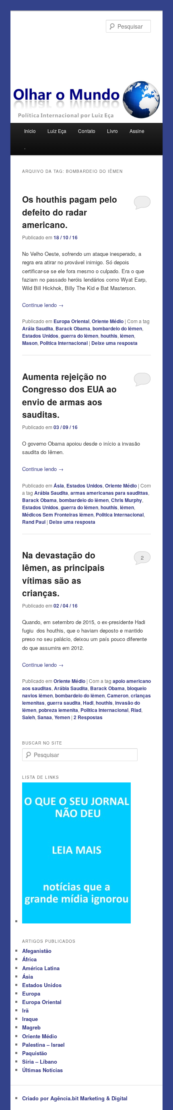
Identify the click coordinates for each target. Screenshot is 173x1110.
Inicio (30, 130)
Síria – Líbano (39, 1061)
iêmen (127, 335)
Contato (86, 130)
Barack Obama (73, 328)
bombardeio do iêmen (117, 328)
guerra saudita (63, 702)
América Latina (41, 968)
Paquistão (34, 1053)
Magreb (31, 1027)
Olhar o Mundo (56, 46)
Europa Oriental (71, 321)
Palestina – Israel (43, 1044)
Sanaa (44, 717)
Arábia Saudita (51, 492)
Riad (136, 710)
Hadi (88, 702)
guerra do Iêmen (79, 335)
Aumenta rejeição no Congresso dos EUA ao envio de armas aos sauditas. (69, 395)
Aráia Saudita (37, 328)
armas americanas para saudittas (109, 492)
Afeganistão (36, 950)
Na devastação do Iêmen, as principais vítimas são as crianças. (63, 574)
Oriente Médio (108, 321)
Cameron (117, 695)
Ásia (59, 485)
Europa (31, 993)
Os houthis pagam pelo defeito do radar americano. (69, 211)
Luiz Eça (56, 130)
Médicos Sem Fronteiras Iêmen (57, 514)
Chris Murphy (126, 500)
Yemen (62, 717)
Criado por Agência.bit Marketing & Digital (75, 1098)
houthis (109, 335)
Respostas (88, 717)
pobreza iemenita (58, 710)
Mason (29, 342)
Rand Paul (33, 521)
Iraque (30, 1019)
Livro (112, 130)
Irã (25, 1010)
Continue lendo (43, 305)
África (29, 959)
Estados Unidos (40, 335)
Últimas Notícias (42, 1070)
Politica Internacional (64, 342)
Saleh (28, 717)
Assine (137, 130)
